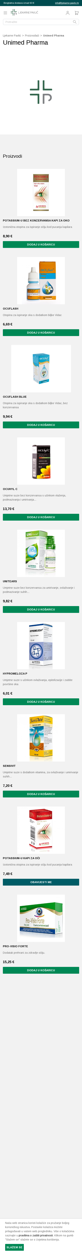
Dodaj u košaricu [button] (41, 244)
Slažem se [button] (14, 1247)
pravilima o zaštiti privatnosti (36, 1235)
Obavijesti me (41, 882)
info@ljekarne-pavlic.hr (67, 3)
